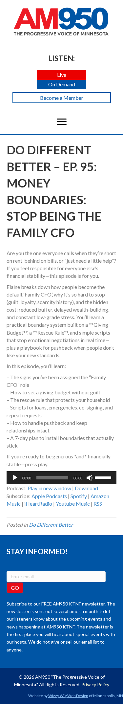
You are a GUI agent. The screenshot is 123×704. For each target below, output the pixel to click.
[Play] (15, 477)
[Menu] (61, 121)
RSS (97, 503)
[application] (61, 477)
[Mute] (89, 477)
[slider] (104, 477)
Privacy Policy (95, 684)
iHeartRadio (38, 503)
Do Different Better (51, 524)
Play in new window (49, 488)
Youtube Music (73, 503)
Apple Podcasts (49, 496)
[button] (61, 75)
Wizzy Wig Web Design (68, 695)
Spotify (79, 496)
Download (86, 488)
